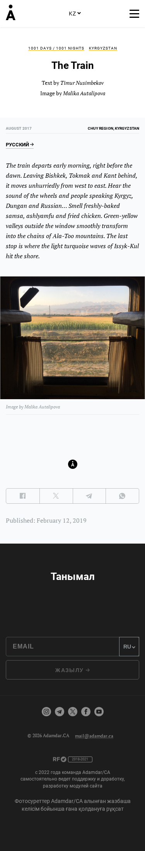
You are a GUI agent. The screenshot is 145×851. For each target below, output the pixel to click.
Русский (18, 145)
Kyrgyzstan (103, 48)
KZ (72, 13)
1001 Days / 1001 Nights (56, 48)
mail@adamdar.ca (94, 735)
